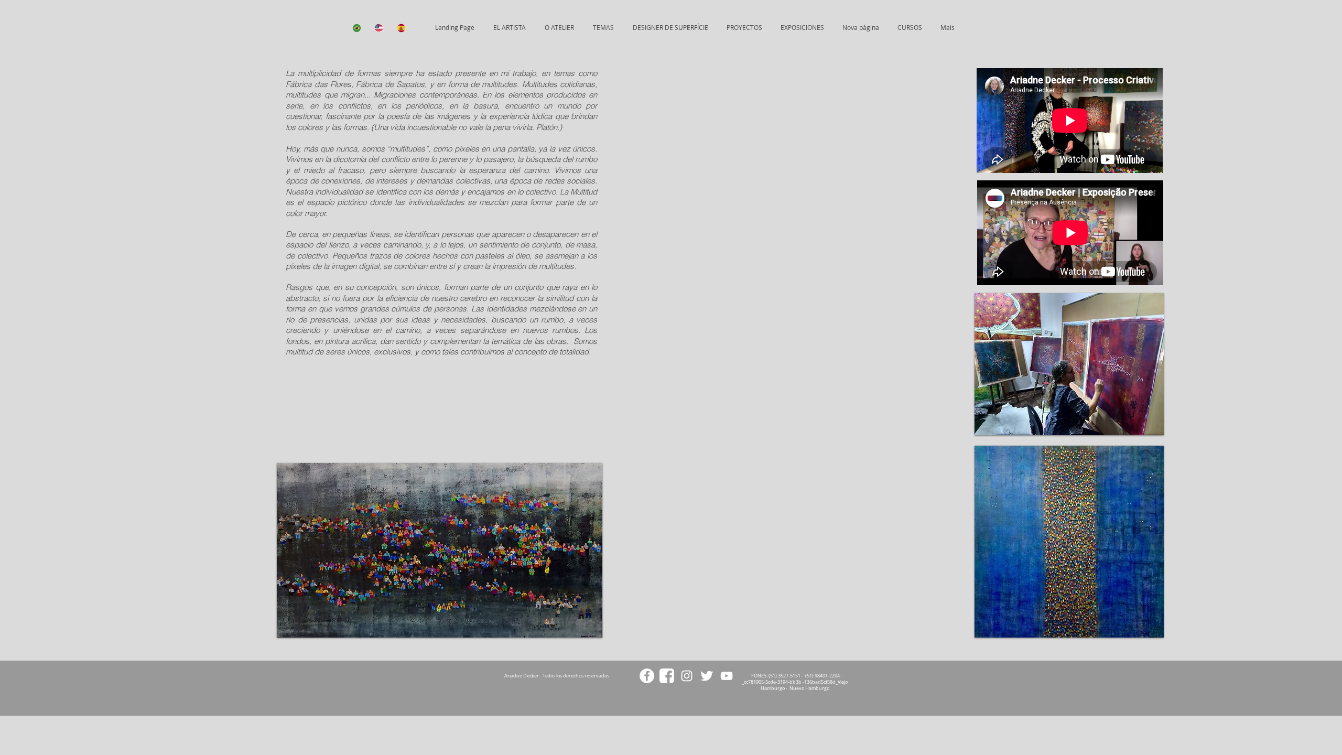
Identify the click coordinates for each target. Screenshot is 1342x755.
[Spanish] (400, 27)
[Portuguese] (355, 27)
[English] (377, 27)
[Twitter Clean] (706, 675)
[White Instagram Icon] (686, 675)
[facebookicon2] (666, 675)
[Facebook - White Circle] (647, 675)
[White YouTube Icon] (726, 675)
